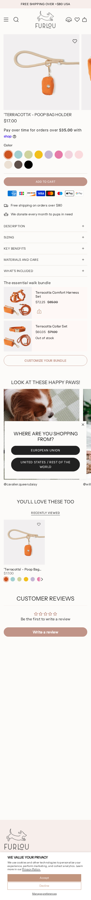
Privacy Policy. (31, 869)
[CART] (84, 19)
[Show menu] (6, 19)
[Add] (39, 311)
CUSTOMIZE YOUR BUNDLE (45, 360)
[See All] (43, 579)
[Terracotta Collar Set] (18, 336)
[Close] (83, 424)
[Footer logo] (16, 839)
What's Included (18, 271)
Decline (44, 885)
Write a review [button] (46, 632)
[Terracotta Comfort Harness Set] (18, 303)
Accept (44, 877)
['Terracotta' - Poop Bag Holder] (24, 542)
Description (14, 226)
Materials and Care (21, 259)
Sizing (9, 237)
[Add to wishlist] (75, 41)
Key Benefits (15, 248)
